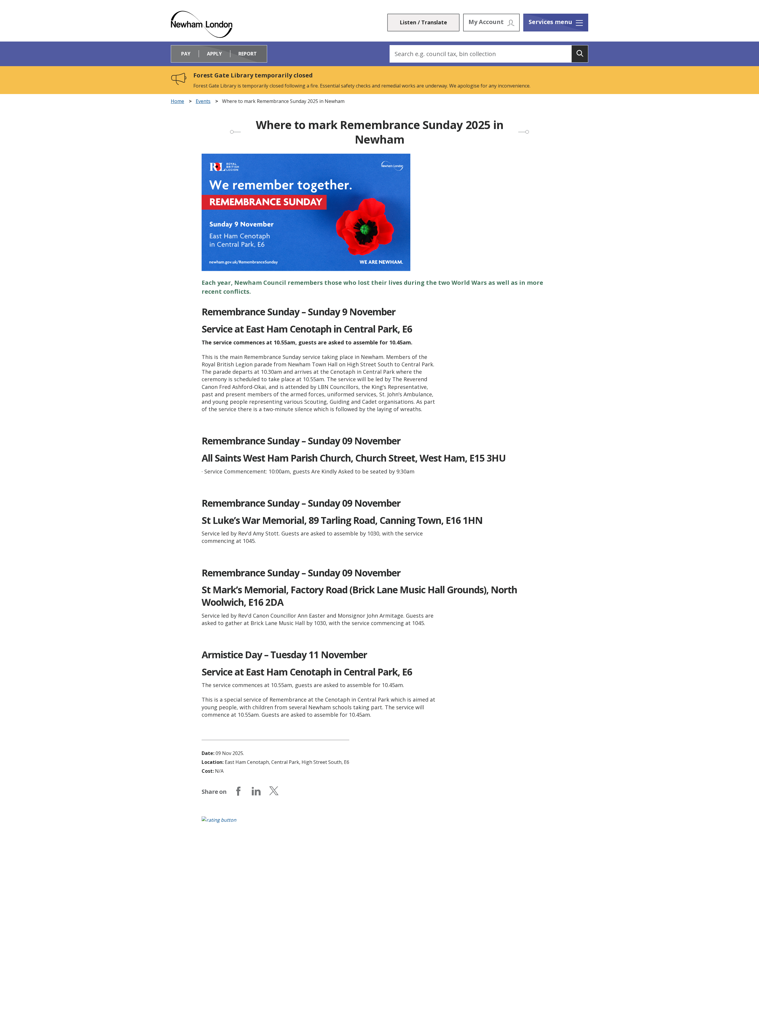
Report (247, 53)
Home (177, 101)
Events (203, 101)
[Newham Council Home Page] (201, 24)
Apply (214, 53)
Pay (185, 53)
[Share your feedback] (379, 823)
